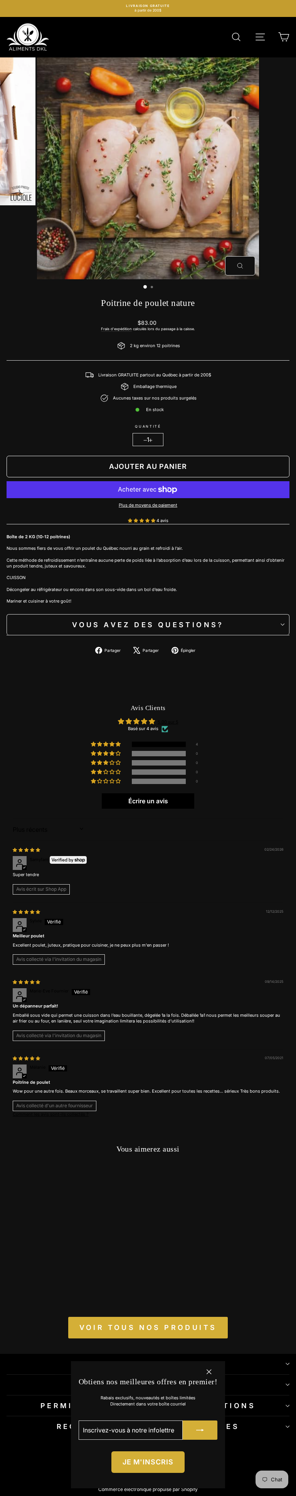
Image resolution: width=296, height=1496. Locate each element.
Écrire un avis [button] (148, 801)
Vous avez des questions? (148, 625)
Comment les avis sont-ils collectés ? (51, 1114)
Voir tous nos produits (148, 1327)
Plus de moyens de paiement (148, 505)
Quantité (148, 426)
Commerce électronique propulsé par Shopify (148, 1489)
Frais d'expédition (116, 329)
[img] (26, 850)
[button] (142, 520)
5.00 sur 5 (168, 722)
